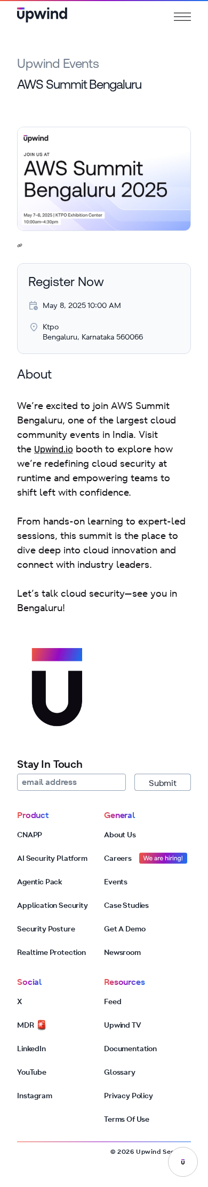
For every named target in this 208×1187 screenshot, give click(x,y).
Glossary (119, 1072)
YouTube (31, 1072)
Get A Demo (124, 928)
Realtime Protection (51, 952)
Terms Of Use (126, 1119)
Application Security (52, 905)
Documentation (130, 1048)
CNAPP (29, 834)
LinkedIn (31, 1048)
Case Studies (126, 905)
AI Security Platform (52, 858)
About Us (120, 834)
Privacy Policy (128, 1095)
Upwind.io (53, 450)
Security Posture (46, 928)
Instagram (34, 1095)
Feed (112, 1001)
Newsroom (122, 952)
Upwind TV (122, 1025)
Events (115, 881)
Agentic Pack (39, 881)
